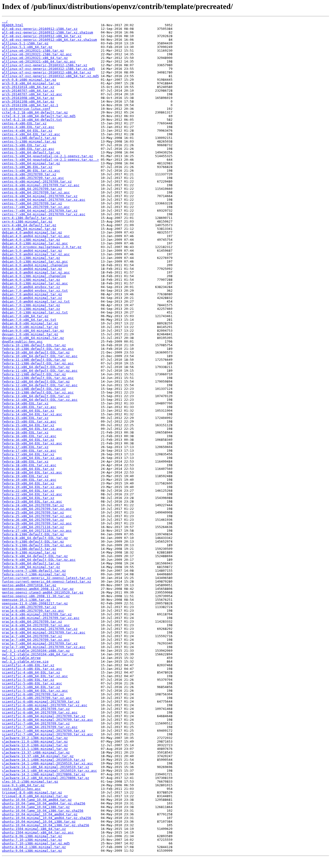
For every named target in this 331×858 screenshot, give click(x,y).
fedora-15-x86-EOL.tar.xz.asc (29, 421)
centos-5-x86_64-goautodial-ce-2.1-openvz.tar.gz (47, 156)
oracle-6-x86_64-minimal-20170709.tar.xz (40, 629)
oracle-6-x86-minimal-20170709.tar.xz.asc (40, 618)
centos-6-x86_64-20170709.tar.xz (32, 189)
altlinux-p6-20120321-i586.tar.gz (33, 50)
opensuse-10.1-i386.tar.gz (26, 599)
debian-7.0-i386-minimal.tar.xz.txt (35, 312)
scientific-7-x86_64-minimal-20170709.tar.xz (43, 730)
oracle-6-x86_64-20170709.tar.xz (32, 621)
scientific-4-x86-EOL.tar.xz (28, 665)
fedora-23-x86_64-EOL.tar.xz (28, 498)
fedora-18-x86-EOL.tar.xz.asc (29, 465)
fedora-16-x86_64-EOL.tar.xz (28, 439)
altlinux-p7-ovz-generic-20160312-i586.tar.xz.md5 (48, 69)
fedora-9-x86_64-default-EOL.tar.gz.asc (39, 559)
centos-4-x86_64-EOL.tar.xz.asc (31, 134)
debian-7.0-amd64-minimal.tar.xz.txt (36, 301)
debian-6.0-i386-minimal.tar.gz (31, 279)
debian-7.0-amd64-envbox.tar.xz (31, 287)
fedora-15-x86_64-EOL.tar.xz (28, 425)
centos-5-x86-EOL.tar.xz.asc (28, 149)
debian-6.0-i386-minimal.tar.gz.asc (35, 283)
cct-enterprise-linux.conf (26, 109)
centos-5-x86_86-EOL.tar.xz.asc (31, 170)
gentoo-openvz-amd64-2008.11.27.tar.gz (38, 589)
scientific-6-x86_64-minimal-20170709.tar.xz (43, 716)
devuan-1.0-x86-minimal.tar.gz (30, 334)
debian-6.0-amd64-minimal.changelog (35, 265)
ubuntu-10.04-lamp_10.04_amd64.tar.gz (37, 800)
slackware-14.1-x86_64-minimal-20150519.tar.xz (45, 767)
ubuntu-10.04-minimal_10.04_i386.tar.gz (39, 821)
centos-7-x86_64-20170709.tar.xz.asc (36, 207)
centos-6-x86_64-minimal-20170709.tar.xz (40, 196)
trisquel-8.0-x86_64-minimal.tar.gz (35, 796)
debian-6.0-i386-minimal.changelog (34, 276)
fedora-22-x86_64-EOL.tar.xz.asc (32, 494)
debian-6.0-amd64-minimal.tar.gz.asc (36, 272)
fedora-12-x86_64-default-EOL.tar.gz (36, 381)
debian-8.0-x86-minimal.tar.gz (30, 323)
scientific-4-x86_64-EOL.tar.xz (31, 672)
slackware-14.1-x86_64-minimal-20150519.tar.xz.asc (49, 770)
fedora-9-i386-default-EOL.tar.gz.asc (37, 545)
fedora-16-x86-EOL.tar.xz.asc (29, 436)
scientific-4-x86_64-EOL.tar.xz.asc (35, 676)
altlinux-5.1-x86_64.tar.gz (27, 47)
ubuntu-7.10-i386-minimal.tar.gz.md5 (36, 843)
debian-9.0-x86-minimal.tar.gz (30, 327)
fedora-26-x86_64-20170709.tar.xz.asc (37, 523)
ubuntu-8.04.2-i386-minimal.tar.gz (34, 847)
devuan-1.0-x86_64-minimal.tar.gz (33, 338)
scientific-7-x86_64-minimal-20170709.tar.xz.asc (47, 734)
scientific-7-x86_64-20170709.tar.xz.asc (40, 727)
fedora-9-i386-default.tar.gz (29, 549)
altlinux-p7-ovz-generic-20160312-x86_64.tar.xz (46, 72)
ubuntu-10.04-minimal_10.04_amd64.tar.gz (40, 814)
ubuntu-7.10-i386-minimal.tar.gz (32, 840)
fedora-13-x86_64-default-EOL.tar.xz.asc (40, 399)
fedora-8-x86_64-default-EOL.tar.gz (35, 538)
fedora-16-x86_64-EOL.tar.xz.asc (32, 443)
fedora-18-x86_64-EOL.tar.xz (28, 469)
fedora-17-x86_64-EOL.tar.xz (28, 454)
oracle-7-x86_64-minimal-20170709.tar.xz (40, 643)
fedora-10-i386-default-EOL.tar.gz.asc (38, 349)
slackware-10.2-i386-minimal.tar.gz (35, 738)
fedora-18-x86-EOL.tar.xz (25, 461)
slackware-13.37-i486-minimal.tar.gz (36, 752)
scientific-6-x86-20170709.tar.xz (33, 694)
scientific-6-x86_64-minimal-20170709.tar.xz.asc (47, 720)
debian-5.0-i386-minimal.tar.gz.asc (35, 261)
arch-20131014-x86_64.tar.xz (28, 87)
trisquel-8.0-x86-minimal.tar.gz (32, 792)
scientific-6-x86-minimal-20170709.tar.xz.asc (44, 705)
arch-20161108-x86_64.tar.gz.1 (30, 105)
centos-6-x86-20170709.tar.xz (29, 174)
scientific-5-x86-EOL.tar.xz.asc (32, 683)
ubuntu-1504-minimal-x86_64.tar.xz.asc (38, 832)
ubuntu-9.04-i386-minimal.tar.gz (32, 850)
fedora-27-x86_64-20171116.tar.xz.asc (37, 530)
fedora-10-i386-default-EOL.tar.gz (34, 345)
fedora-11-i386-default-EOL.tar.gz (34, 359)
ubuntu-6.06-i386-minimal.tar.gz (32, 836)
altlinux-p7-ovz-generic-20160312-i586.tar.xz (44, 65)
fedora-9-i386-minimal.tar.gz (29, 552)
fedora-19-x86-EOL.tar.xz (25, 476)
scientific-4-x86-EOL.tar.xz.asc (32, 669)
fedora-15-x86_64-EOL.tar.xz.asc (32, 429)
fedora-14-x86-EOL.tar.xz (25, 403)
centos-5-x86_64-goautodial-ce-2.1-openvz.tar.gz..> (50, 159)
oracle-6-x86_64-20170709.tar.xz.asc (36, 625)
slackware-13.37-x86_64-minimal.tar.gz (38, 756)
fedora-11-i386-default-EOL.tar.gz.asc (38, 363)
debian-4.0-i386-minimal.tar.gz (31, 239)
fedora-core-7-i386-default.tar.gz (34, 570)
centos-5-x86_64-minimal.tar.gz (31, 163)
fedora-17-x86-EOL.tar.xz (25, 447)
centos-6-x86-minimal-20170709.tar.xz (37, 181)
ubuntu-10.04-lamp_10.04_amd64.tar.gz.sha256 (43, 803)
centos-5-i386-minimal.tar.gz (29, 141)
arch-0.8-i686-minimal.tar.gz (29, 79)
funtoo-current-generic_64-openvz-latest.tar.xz (46, 581)
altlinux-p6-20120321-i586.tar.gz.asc (37, 54)
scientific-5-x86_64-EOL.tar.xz (31, 687)
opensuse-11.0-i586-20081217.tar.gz (35, 603)
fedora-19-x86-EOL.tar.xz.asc (29, 479)
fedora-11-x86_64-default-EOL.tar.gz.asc (40, 370)
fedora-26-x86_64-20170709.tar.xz (33, 519)
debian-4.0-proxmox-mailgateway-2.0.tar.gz (41, 247)
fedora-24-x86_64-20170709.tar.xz (33, 505)
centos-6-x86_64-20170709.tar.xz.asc (36, 192)
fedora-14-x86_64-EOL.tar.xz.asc (32, 414)
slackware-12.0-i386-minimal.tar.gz (35, 745)
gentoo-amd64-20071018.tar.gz (29, 585)
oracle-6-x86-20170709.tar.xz (29, 607)
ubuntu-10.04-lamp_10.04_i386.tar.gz (36, 807)
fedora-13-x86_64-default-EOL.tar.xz (36, 396)
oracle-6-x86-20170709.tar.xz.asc (33, 610)
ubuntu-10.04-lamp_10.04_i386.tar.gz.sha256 (42, 810)
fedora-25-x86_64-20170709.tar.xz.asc (37, 516)
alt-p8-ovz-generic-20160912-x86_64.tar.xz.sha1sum (49, 39)
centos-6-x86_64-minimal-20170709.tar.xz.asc (43, 199)
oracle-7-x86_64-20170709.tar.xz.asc (36, 639)
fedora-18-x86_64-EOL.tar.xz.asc (32, 472)
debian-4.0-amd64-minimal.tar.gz (32, 232)
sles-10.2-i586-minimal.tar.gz (30, 781)
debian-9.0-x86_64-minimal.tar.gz (33, 330)
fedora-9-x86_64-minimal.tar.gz (31, 567)
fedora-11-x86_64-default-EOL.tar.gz (36, 367)
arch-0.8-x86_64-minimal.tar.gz (31, 83)
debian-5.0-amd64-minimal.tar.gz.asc (36, 254)
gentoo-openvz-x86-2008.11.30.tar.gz (36, 596)
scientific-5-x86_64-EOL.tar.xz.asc (35, 690)
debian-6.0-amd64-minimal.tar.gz (32, 269)
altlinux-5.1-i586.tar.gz (25, 43)
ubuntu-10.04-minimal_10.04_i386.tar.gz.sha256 (45, 825)
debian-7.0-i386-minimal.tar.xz (31, 309)
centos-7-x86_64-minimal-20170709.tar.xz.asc (43, 214)
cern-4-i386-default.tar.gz (27, 218)
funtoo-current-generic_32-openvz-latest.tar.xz (46, 578)
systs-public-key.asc (21, 789)
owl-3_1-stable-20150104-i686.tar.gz (36, 650)
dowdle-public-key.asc (22, 341)
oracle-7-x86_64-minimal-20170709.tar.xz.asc (43, 647)
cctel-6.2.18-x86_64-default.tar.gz (35, 112)
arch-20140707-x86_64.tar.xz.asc (32, 94)
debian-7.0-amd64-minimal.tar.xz (32, 298)
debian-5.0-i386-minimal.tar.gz (31, 258)
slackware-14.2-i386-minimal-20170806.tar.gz (43, 774)
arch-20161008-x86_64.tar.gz (28, 98)
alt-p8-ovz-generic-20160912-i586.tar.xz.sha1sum (47, 32)
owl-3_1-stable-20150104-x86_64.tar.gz (38, 654)
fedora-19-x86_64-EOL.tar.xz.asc (32, 487)
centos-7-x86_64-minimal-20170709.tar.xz (40, 210)
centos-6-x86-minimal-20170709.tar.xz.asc (40, 185)
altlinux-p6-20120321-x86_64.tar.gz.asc (39, 61)
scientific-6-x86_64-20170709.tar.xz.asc (40, 712)
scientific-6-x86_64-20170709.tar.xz (36, 709)
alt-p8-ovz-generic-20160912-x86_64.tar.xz (41, 36)
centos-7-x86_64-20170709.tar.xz (32, 203)
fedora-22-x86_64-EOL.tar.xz (28, 490)
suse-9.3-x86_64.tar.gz (23, 785)
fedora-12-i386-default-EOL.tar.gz (34, 374)
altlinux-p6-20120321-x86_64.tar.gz (35, 58)
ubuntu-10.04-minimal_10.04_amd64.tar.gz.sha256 (46, 818)
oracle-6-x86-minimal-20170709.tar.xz (37, 614)
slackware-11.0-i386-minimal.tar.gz (35, 741)
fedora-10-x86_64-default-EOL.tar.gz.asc (40, 356)
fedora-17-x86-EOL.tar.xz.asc (29, 450)
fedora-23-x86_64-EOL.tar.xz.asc (32, 501)
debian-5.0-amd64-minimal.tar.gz (32, 250)
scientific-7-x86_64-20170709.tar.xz (36, 723)
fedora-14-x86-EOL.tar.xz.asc (29, 407)
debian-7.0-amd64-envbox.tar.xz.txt (35, 290)
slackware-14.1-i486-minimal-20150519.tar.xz (43, 760)
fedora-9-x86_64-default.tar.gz (31, 563)
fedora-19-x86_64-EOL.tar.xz (28, 483)
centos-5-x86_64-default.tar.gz (31, 152)
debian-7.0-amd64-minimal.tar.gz (32, 294)
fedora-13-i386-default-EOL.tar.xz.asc (38, 392)
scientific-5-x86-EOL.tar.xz (28, 680)
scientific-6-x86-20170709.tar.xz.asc (37, 698)
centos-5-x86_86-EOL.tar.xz (27, 167)
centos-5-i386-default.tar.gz (29, 138)
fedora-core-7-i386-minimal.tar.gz (34, 574)
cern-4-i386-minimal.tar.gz (27, 221)
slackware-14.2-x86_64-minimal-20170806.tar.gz (45, 778)
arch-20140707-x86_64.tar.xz (28, 90)
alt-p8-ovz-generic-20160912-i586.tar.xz (40, 29)
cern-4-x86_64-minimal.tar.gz (29, 229)
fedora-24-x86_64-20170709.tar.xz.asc (37, 509)
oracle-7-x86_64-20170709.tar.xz (32, 636)
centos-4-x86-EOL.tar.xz (24, 123)
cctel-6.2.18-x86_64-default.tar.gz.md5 (39, 116)
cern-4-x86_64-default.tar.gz (29, 225)
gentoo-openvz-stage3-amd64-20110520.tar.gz (42, 592)
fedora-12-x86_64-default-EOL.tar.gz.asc (40, 385)
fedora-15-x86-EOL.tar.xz (25, 418)
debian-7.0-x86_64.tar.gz (25, 316)
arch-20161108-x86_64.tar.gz (28, 101)
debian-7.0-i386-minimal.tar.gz (31, 305)
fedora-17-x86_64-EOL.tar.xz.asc (32, 458)
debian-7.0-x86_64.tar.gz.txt (29, 319)
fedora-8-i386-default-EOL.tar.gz (33, 534)
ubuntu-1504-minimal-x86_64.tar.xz (34, 829)
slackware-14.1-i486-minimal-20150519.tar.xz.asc (47, 763)
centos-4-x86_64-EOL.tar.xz (27, 130)
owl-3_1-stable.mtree (21, 658)
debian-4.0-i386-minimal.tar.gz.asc (35, 243)
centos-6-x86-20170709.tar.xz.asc (33, 178)
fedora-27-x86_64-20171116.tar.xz (33, 527)
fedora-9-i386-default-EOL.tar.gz (33, 541)
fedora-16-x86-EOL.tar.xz (25, 432)
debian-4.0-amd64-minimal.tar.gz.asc (36, 236)
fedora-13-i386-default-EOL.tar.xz (34, 389)
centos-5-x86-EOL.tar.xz (24, 145)
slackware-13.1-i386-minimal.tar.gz (35, 749)
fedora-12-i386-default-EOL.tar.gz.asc (38, 378)
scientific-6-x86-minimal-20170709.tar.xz (40, 701)
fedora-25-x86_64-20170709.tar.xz (33, 512)
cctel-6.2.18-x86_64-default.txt (32, 119)
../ (5, 21)
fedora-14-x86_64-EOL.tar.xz (28, 410)
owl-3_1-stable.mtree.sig (25, 661)
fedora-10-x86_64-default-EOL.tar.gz (36, 352)
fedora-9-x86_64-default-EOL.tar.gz (35, 556)
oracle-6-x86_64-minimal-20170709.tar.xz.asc (43, 632)
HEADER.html (12, 25)
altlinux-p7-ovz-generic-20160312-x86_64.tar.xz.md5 (50, 76)
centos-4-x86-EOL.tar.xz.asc (28, 127)
